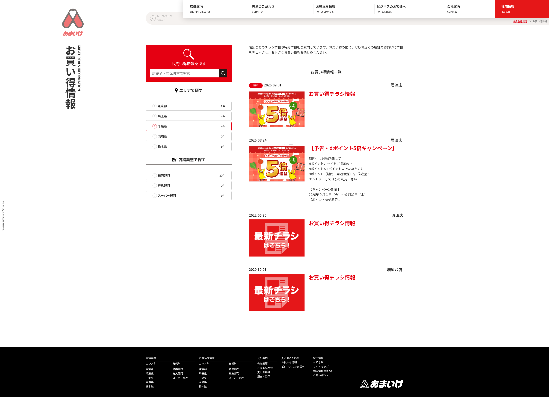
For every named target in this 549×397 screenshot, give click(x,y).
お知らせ (318, 362)
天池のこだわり (290, 358)
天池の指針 (263, 372)
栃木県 (150, 386)
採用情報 (318, 358)
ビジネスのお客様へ (293, 366)
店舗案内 (151, 358)
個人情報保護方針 (323, 371)
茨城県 (150, 382)
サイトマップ (321, 366)
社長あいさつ (265, 368)
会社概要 (262, 363)
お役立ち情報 (289, 362)
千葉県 (150, 377)
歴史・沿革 (263, 376)
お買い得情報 (206, 358)
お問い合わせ (321, 375)
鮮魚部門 (178, 373)
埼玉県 (150, 373)
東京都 (150, 369)
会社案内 (262, 358)
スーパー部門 (180, 377)
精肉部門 (178, 369)
